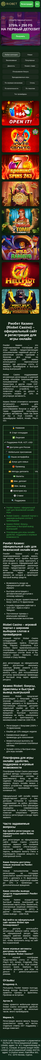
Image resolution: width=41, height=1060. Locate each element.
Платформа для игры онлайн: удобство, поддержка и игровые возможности (21, 534)
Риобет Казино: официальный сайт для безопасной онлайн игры (20, 510)
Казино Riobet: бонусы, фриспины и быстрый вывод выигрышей (20, 526)
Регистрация (26, 4)
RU (37, 4)
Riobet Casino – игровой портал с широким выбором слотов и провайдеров (22, 518)
